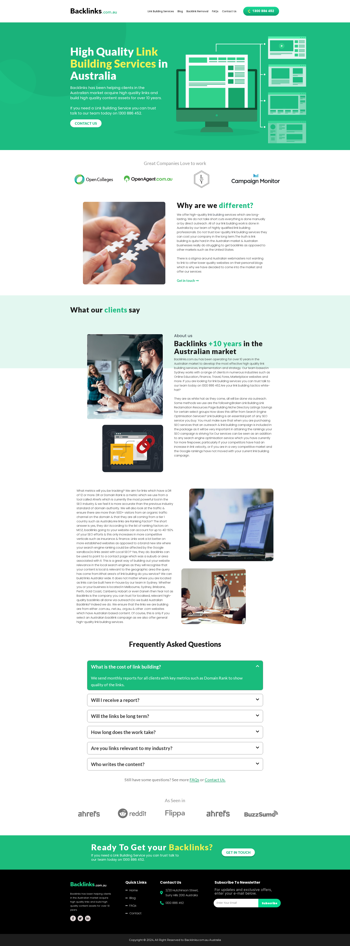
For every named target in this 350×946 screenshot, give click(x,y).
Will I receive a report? (115, 700)
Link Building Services (161, 11)
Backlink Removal (197, 11)
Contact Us (229, 11)
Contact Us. (215, 779)
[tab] (175, 667)
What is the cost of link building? (126, 667)
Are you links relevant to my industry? (131, 748)
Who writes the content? (118, 764)
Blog (180, 11)
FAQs (215, 11)
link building (216, 215)
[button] (261, 11)
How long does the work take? (123, 732)
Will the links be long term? (120, 716)
